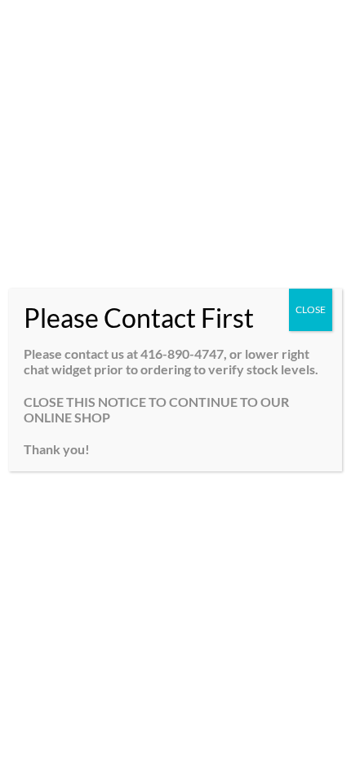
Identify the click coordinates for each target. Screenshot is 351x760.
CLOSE (310, 309)
